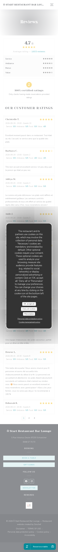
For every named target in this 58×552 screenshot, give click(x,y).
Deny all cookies (29, 309)
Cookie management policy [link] (29, 322)
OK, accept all (29, 304)
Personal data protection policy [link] (30, 319)
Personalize (29, 314)
